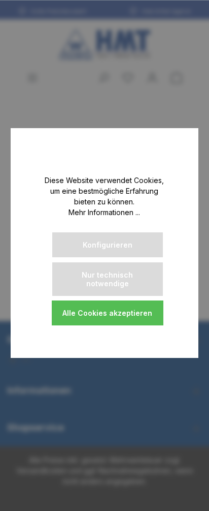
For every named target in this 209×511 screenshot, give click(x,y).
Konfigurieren (107, 245)
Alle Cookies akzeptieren (107, 313)
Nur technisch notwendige (107, 279)
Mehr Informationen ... (104, 212)
